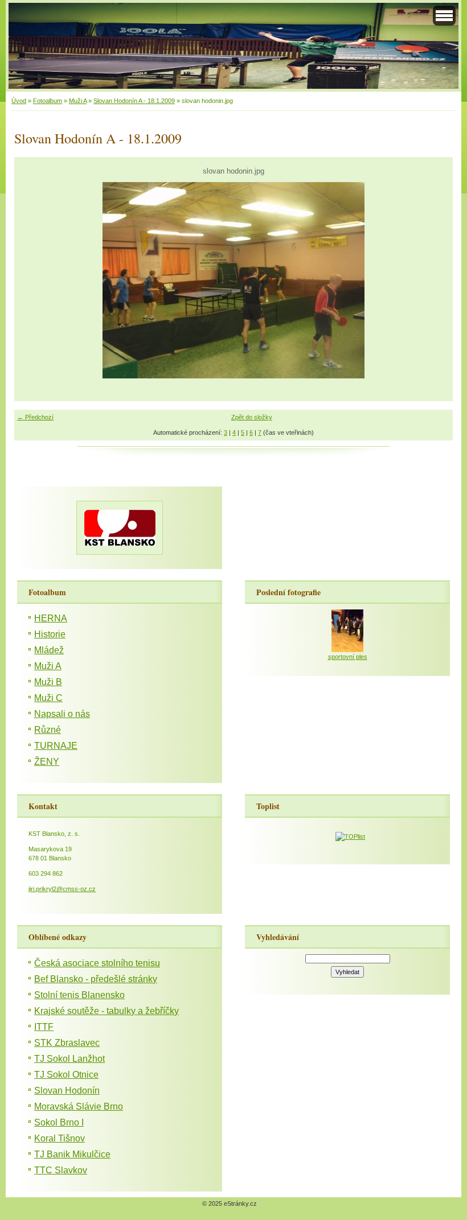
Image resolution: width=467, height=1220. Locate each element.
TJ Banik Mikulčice (72, 1154)
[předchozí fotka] (33, 280)
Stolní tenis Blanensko (79, 995)
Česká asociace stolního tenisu (97, 963)
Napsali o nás (62, 714)
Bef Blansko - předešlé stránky (95, 979)
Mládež (49, 650)
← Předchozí (35, 417)
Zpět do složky (251, 417)
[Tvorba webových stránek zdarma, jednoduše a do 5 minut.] (261, 1204)
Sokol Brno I (59, 1122)
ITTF (44, 1027)
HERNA (50, 618)
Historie (49, 634)
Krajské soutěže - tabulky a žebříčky (106, 1011)
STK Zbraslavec (67, 1043)
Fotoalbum (47, 100)
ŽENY (46, 761)
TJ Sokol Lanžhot (69, 1059)
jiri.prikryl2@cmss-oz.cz (62, 888)
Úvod (18, 100)
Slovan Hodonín (67, 1090)
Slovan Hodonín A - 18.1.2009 (134, 100)
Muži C (48, 698)
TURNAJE (55, 746)
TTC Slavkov (60, 1170)
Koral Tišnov (59, 1138)
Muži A (78, 100)
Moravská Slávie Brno (78, 1106)
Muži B (48, 682)
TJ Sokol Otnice (66, 1074)
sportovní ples (347, 656)
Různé (47, 730)
